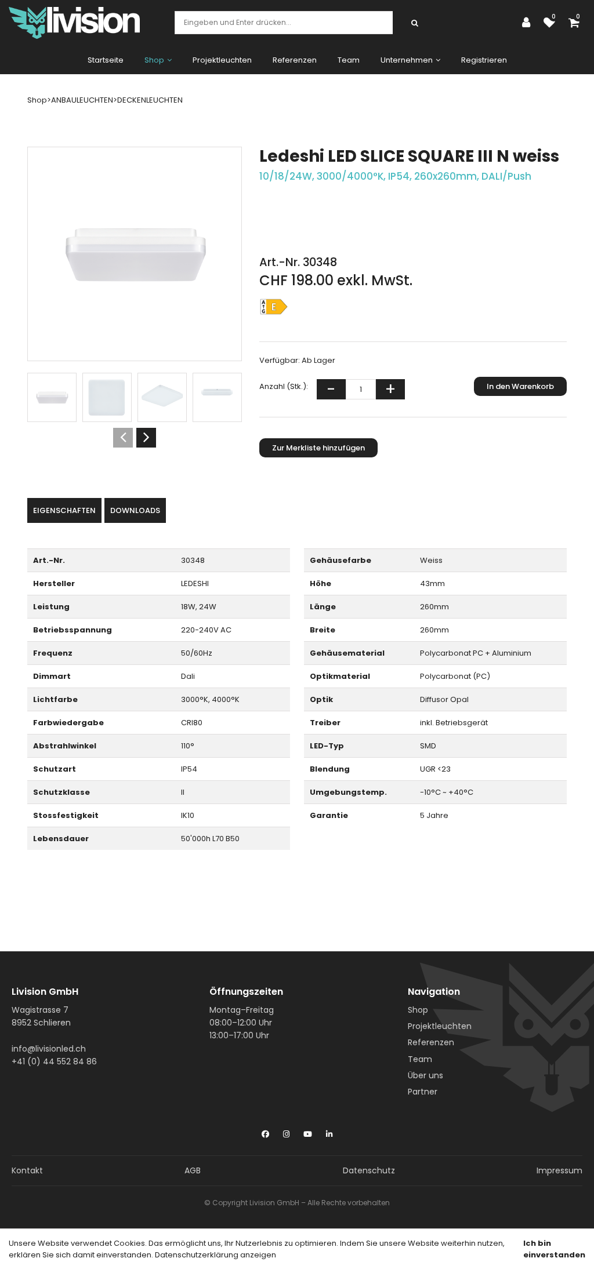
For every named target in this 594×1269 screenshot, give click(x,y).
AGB (192, 1170)
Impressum (559, 1170)
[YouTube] (307, 1131)
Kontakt (27, 1170)
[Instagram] (286, 1131)
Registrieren (484, 60)
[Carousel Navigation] (134, 438)
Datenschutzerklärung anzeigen (215, 1254)
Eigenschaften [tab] (64, 510)
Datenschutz (369, 1170)
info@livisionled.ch (49, 1049)
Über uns (425, 1075)
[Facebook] (265, 1131)
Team (349, 60)
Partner (422, 1091)
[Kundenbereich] (529, 22)
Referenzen (295, 60)
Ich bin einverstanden (554, 1249)
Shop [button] (154, 60)
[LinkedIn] (329, 1131)
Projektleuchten (222, 60)
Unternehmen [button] (407, 60)
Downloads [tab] (135, 510)
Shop (418, 1010)
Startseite (106, 60)
